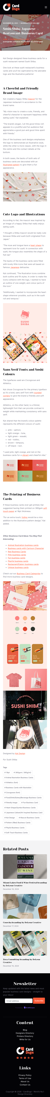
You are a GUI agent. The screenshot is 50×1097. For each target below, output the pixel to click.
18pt (7, 772)
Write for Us (24, 1039)
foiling (24, 517)
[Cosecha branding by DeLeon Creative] (25, 906)
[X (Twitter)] (25, 1058)
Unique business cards (18, 567)
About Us (25, 1081)
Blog (25, 1030)
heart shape (35, 245)
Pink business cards (17, 555)
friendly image (10, 802)
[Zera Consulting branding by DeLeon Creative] (25, 943)
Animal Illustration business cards (23, 545)
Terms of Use (25, 1078)
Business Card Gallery (30, 23)
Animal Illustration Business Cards (18, 777)
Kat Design (20, 753)
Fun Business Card (29, 802)
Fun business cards (16, 558)
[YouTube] (32, 1058)
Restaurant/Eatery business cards (23, 564)
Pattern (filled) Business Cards (17, 823)
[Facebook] (21, 1058)
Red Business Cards (17, 551)
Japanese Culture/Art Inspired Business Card (23, 812)
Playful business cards (18, 561)
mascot (31, 99)
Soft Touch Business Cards (16, 833)
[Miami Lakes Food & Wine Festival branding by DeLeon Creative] (25, 866)
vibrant (25, 455)
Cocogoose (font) (12, 792)
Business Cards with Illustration (17, 788)
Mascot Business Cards (29, 818)
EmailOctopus (30, 1007)
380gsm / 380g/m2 (22, 772)
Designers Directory (25, 1033)
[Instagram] (18, 1058)
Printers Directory (25, 1036)
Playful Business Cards (14, 828)
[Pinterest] (28, 1058)
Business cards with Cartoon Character (26, 548)
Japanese (14, 267)
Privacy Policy (24, 1075)
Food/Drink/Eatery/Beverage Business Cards (23, 798)
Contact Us (25, 1084)
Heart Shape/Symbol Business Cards (20, 808)
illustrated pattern (11, 164)
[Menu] (46, 7)
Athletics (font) (11, 782)
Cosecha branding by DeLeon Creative (22, 922)
